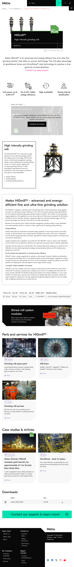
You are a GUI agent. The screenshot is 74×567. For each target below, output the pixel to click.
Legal (54, 537)
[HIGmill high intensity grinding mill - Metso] (11, 3)
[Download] (62, 502)
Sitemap (49, 537)
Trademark (50, 539)
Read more (49, 315)
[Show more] (71, 8)
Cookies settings (37, 124)
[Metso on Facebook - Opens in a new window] (52, 560)
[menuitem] (59, 3)
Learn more (6, 531)
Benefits (17, 46)
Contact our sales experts (36, 70)
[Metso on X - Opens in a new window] (56, 560)
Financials (6, 558)
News (5, 539)
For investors (7, 551)
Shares (5, 561)
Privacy (60, 537)
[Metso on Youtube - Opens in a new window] (65, 560)
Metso (4, 8)
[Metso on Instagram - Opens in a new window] (60, 560)
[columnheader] (25, 498)
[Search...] (65, 3)
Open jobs (7, 536)
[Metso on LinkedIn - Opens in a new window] (48, 560)
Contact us (25, 531)
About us (6, 534)
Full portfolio (15, 8)
